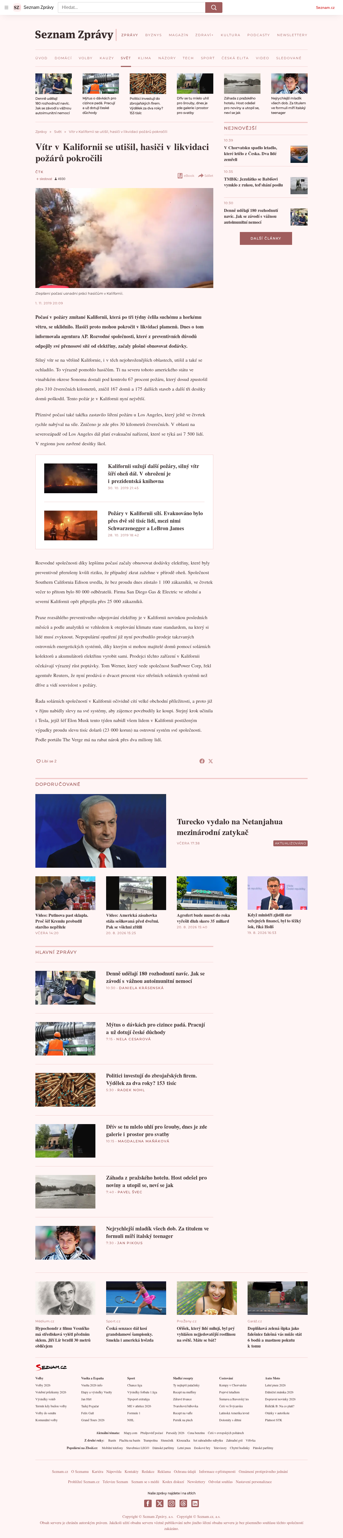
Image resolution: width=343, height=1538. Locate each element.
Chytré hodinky (240, 1448)
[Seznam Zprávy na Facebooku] (148, 1503)
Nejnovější (240, 128)
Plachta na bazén (129, 1440)
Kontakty (132, 1471)
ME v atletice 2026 (139, 1406)
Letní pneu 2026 (275, 1385)
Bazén (112, 1440)
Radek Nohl (131, 1090)
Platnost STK (273, 1420)
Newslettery (196, 1481)
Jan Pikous (130, 1243)
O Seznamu (80, 1471)
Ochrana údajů (185, 1471)
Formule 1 (133, 1413)
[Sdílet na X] (210, 761)
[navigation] (6, 7)
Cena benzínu (196, 1433)
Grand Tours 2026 (93, 1420)
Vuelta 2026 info (91, 1385)
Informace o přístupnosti (217, 1471)
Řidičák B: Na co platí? (279, 1406)
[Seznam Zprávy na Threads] (183, 1503)
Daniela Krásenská (141, 988)
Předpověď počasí (151, 1433)
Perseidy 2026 (175, 1433)
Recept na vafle (182, 1413)
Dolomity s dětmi (230, 1420)
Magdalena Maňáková (143, 1141)
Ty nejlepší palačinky (186, 1385)
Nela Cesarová (133, 1039)
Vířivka (250, 1440)
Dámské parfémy (163, 1448)
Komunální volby (46, 1420)
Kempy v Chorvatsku (233, 1385)
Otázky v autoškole (277, 1413)
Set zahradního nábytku (208, 1440)
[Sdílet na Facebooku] (202, 761)
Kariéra (97, 1471)
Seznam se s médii (145, 1481)
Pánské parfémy (263, 1448)
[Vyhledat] (213, 7)
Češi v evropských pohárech (226, 1433)
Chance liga (134, 1385)
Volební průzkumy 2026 (50, 1392)
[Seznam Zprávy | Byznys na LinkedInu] (195, 1503)
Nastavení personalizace (254, 1481)
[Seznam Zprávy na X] (159, 1503)
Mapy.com (130, 1433)
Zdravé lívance (182, 1399)
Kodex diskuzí (173, 1481)
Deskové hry (202, 1448)
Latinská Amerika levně (234, 1413)
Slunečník (167, 1440)
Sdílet (208, 176)
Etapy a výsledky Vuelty (96, 1392)
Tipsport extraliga (138, 1399)
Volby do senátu (45, 1413)
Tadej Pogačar (90, 1406)
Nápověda (113, 1471)
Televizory (220, 1448)
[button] (53, 83)
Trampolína (150, 1440)
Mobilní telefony (112, 1448)
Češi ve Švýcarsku (231, 1406)
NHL (130, 1420)
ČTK (39, 172)
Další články (266, 238)
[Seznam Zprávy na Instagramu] (171, 1503)
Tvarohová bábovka (185, 1406)
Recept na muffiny (184, 1392)
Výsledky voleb (45, 1399)
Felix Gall (87, 1413)
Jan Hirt (86, 1399)
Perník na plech (183, 1420)
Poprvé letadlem (229, 1392)
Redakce (148, 1471)
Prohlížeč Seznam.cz (83, 1481)
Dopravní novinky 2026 (280, 1399)
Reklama (164, 1471)
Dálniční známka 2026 (279, 1392)
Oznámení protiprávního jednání (263, 1471)
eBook (189, 176)
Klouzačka (183, 1440)
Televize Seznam (115, 1481)
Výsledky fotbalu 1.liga (142, 1392)
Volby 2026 (42, 1385)
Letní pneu (184, 1448)
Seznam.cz (325, 7)
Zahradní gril (234, 1440)
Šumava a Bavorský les (234, 1399)
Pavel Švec (130, 1192)
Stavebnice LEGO (137, 1448)
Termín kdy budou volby (51, 1406)
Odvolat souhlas (220, 1481)
